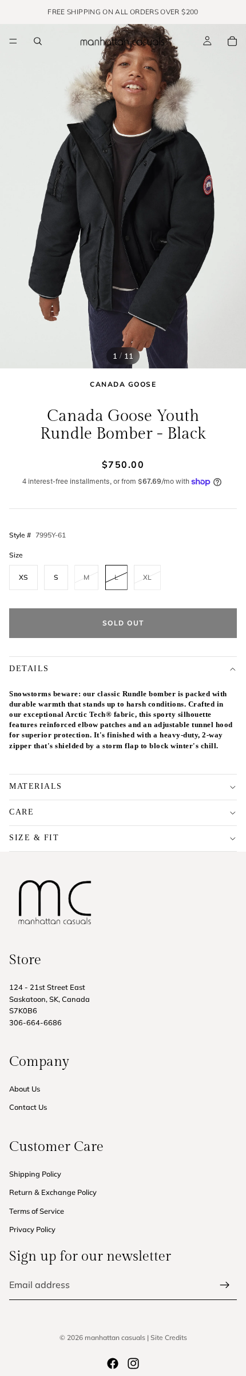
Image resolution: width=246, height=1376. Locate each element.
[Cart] (232, 41)
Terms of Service (36, 1210)
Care (21, 812)
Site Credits (168, 1337)
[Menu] (13, 41)
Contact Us (28, 1107)
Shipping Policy (35, 1173)
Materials (35, 786)
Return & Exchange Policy (53, 1192)
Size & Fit (34, 837)
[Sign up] (225, 1285)
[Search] (37, 41)
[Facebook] (113, 1363)
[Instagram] (133, 1363)
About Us (24, 1088)
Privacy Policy (32, 1229)
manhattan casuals (115, 1337)
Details (29, 668)
